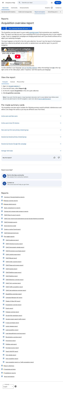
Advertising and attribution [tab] (55, 12)
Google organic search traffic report (16, 319)
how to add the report (44, 99)
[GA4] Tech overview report (13, 283)
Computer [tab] (5, 82)
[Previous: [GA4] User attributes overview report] (3, 28)
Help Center (5, 7)
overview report (34, 32)
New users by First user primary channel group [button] (14, 130)
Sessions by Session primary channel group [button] (13, 137)
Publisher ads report (11, 344)
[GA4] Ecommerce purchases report (15, 251)
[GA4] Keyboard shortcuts (11, 233)
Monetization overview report (14, 337)
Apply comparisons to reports (12, 208)
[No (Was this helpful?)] (58, 157)
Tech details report (11, 355)
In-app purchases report (12, 322)
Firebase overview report (12, 312)
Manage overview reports (11, 200)
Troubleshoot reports (10, 373)
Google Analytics (14, 86)
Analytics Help (10, 3)
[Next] (59, 12)
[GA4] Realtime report (12, 276)
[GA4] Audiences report (12, 240)
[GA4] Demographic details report (15, 247)
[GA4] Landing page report (13, 254)
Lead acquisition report (12, 330)
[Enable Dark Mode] (16, 386)
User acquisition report (12, 358)
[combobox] (35, 2)
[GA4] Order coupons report (13, 261)
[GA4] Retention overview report (14, 279)
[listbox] (8, 386)
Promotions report (11, 340)
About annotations (9, 376)
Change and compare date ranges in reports (16, 211)
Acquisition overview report (14, 294)
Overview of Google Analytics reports (14, 197)
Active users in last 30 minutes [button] (10, 123)
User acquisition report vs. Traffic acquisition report (20, 362)
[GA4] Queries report (11, 269)
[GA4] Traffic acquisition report (14, 287)
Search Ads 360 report (12, 351)
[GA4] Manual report (11, 258)
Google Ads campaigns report (14, 315)
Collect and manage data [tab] (25, 12)
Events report (9, 308)
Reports (4, 193)
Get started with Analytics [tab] (8, 12)
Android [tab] (12, 82)
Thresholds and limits (10, 369)
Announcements (24, 7)
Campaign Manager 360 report (14, 297)
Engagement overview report (13, 305)
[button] (3, 3)
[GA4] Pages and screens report (14, 265)
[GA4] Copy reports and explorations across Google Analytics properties (24, 218)
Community (14, 7)
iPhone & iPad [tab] (20, 82)
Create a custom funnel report (12, 229)
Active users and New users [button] (9, 116)
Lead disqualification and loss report (16, 333)
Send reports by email (10, 226)
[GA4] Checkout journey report (14, 244)
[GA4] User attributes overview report (16, 290)
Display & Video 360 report (13, 301)
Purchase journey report (12, 348)
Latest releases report (12, 326)
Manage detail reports (10, 204)
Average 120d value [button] (7, 151)
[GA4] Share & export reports (12, 215)
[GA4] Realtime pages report (13, 272)
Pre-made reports (9, 236)
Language (7, 384)
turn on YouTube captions (29, 68)
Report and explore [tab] (40, 12)
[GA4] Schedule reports (10, 222)
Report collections (9, 366)
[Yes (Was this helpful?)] (54, 157)
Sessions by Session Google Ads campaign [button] (13, 144)
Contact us (58, 7)
